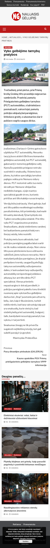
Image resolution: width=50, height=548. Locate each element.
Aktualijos (8, 47)
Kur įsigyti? (34, 5)
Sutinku (25, 541)
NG (7, 422)
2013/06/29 (20, 59)
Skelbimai (17, 409)
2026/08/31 (14, 422)
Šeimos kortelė (13, 5)
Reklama (8, 1)
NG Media (9, 59)
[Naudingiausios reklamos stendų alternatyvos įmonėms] (25, 488)
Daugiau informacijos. (28, 538)
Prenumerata (18, 1)
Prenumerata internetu (35, 1)
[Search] (45, 29)
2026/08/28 (14, 514)
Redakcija (25, 5)
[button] (4, 29)
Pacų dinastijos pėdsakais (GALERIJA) (23, 350)
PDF (43, 5)
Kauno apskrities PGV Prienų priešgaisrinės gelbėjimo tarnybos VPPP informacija (26, 360)
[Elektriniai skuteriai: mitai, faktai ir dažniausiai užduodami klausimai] (25, 396)
